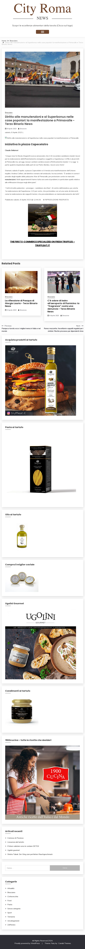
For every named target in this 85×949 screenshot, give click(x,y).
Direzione (23, 129)
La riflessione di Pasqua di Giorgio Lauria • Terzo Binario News (21, 303)
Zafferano (11, 925)
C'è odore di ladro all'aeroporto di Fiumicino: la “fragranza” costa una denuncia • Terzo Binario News (63, 306)
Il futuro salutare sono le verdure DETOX (23, 846)
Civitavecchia (12, 896)
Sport (9, 913)
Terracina (11, 917)
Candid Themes (64, 943)
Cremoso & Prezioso (15, 838)
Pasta (9, 904)
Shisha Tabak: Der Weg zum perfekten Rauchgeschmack (30, 854)
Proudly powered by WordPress (27, 943)
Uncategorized (13, 921)
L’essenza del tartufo (15, 842)
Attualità (10, 888)
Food (9, 900)
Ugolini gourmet (13, 850)
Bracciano (9, 112)
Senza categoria (13, 908)
